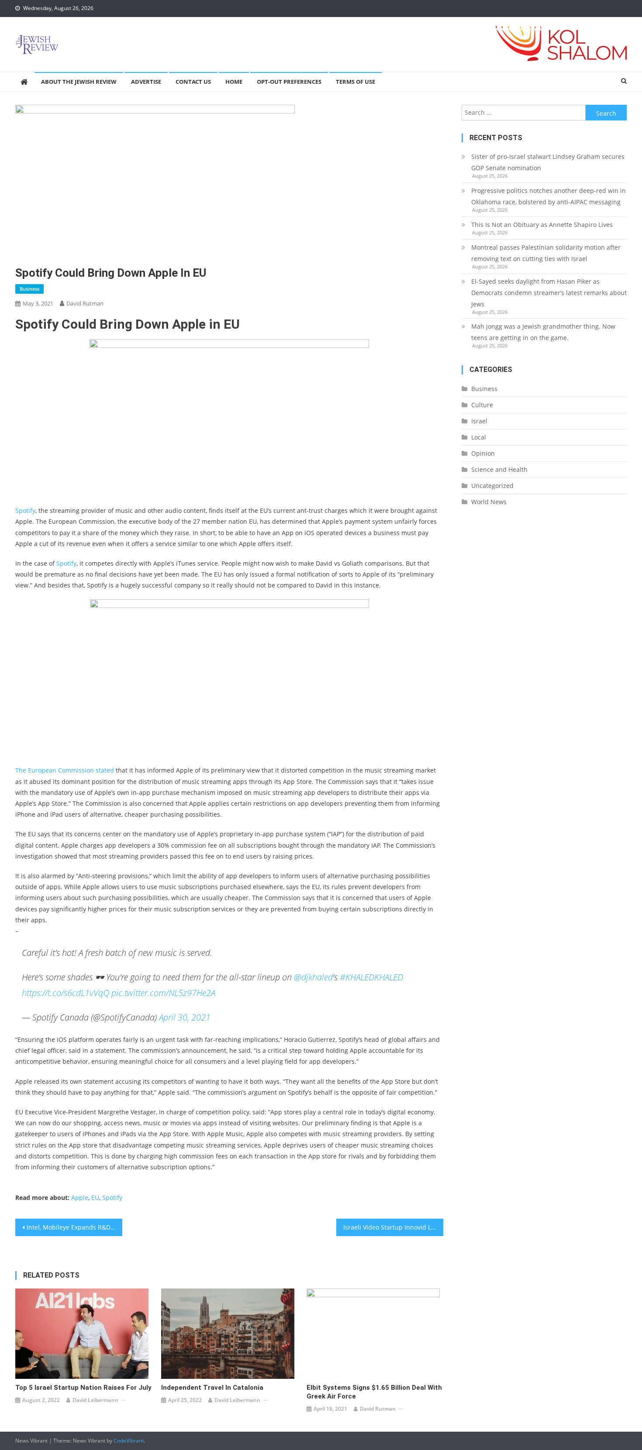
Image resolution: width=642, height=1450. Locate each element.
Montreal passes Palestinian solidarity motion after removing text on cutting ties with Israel (546, 253)
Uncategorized (492, 485)
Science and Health (499, 469)
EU (95, 1197)
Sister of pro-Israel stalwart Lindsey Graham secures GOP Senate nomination (548, 162)
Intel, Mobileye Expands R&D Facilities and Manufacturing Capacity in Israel (74, 1227)
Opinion (483, 453)
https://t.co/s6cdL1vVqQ (65, 993)
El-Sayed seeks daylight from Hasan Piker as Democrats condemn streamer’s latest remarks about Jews (549, 292)
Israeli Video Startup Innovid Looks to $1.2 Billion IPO (393, 1227)
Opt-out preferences (289, 82)
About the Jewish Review (79, 82)
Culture (482, 405)
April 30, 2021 (185, 1017)
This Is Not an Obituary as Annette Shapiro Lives (542, 224)
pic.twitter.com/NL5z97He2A (163, 993)
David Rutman (85, 303)
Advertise (146, 82)
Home (233, 82)
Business (29, 288)
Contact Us (193, 82)
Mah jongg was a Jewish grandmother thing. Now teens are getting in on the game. (543, 332)
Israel (479, 421)
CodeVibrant (129, 1440)
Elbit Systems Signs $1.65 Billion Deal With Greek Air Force (374, 1392)
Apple (79, 1197)
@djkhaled (313, 977)
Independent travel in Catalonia (212, 1388)
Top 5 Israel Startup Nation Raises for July (83, 1388)
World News (489, 502)
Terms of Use (355, 82)
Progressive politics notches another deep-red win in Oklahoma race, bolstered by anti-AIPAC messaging (548, 196)
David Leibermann (95, 1400)
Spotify (25, 510)
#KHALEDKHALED (371, 977)
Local (478, 437)
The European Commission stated (64, 770)
